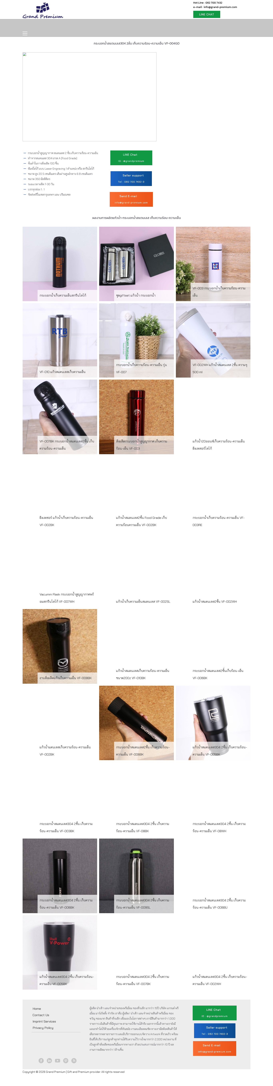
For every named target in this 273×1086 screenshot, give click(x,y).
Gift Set (76, 25)
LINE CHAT (206, 14)
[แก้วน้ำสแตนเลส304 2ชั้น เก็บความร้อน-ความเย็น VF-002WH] (213, 952)
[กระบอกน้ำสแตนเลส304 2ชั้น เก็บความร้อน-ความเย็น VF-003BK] (60, 799)
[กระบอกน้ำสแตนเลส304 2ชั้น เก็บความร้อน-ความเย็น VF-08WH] (213, 799)
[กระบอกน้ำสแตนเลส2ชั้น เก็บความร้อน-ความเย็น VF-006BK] (136, 723)
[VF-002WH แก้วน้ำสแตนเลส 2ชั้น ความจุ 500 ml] (213, 340)
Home (32, 25)
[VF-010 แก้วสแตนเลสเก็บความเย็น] (60, 340)
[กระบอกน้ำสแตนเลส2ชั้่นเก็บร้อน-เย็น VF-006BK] (213, 646)
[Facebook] (41, 1060)
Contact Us (124, 25)
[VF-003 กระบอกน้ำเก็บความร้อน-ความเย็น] (213, 264)
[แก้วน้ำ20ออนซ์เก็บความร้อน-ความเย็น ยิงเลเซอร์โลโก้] (213, 417)
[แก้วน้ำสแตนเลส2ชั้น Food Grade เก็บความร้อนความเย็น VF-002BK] (136, 493)
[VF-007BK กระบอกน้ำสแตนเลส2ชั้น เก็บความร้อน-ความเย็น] (60, 417)
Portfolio (98, 25)
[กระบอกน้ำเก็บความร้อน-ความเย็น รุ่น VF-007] (136, 340)
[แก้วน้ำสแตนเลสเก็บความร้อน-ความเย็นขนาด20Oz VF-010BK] (136, 646)
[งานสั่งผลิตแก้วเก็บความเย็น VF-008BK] (60, 646)
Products (53, 25)
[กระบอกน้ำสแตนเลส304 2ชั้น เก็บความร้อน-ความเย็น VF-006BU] (213, 876)
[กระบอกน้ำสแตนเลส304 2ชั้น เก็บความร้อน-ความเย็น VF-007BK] (136, 952)
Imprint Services (44, 1021)
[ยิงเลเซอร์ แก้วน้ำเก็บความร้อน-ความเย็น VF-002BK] (60, 493)
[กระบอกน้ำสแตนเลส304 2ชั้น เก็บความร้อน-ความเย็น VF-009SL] (136, 876)
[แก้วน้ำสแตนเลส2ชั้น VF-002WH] (213, 570)
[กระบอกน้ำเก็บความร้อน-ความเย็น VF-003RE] (213, 493)
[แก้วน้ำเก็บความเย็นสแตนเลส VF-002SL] (136, 570)
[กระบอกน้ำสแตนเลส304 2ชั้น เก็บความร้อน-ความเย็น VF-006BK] (60, 876)
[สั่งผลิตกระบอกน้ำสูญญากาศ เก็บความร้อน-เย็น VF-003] (136, 417)
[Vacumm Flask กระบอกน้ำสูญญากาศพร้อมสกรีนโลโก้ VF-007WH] (60, 570)
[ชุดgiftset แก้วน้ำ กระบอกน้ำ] (136, 264)
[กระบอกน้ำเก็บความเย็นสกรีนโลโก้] (60, 264)
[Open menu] (25, 33)
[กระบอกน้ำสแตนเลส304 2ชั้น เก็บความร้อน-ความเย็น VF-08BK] (136, 799)
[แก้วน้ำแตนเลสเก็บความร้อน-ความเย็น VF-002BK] (60, 723)
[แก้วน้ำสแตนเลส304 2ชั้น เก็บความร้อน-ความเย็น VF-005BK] (213, 723)
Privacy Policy (43, 1028)
